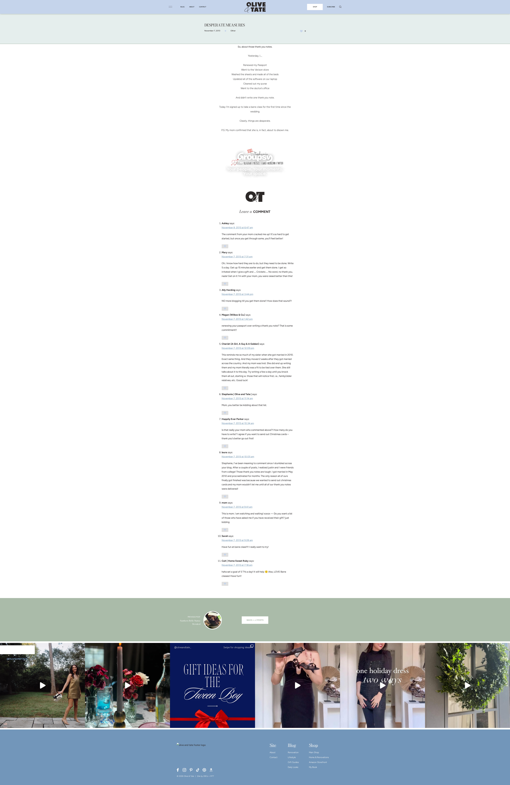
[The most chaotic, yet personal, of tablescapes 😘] (127, 685)
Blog (292, 745)
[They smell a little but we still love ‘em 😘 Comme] (212, 685)
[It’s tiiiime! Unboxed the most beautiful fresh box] (467, 685)
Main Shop (314, 752)
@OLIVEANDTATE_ (17, 658)
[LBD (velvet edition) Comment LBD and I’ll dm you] (297, 685)
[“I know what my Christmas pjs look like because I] (42, 685)
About (272, 752)
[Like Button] (301, 31)
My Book (313, 767)
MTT (212, 776)
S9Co (205, 776)
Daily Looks (293, 767)
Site (273, 745)
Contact (273, 757)
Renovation (293, 752)
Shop (313, 745)
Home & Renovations (319, 757)
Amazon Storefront (318, 762)
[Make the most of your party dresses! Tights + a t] (382, 685)
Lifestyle (292, 757)
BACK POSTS (255, 620)
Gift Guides (293, 762)
